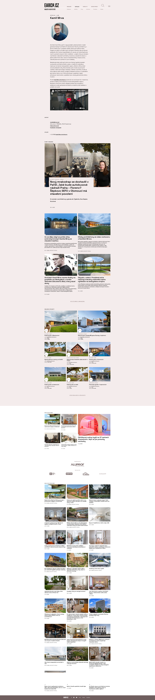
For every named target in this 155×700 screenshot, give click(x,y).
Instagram (58, 127)
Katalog (77, 6)
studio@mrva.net (54, 122)
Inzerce (83, 697)
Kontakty (88, 697)
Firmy (82, 9)
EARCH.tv (85, 6)
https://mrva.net (54, 125)
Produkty (95, 9)
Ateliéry (75, 9)
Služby (101, 9)
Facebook (52, 127)
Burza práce (94, 6)
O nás (80, 697)
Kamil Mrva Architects (60, 79)
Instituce (88, 9)
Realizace (69, 9)
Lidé (58, 15)
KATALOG (52, 15)
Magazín (69, 6)
